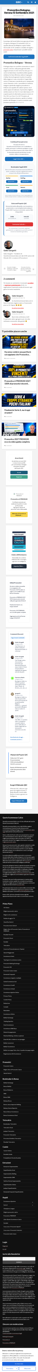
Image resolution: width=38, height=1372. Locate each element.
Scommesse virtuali (9, 989)
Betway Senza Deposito (10, 1108)
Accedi (19, 472)
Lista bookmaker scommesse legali (12, 1333)
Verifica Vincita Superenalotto (12, 1181)
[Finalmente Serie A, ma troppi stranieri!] (19, 400)
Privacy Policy (8, 996)
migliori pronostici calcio (9, 842)
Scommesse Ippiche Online (11, 992)
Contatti (6, 1007)
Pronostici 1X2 (8, 967)
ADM (11, 852)
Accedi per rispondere (18, 308)
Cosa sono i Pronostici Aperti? (12, 1226)
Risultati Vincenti (8, 934)
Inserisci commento (10, 358)
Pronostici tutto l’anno (10, 1234)
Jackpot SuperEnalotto (10, 1188)
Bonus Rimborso (8, 1090)
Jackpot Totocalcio (9, 1131)
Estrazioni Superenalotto (11, 1166)
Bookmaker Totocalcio (10, 1124)
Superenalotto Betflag (10, 1174)
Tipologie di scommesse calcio (12, 960)
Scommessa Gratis (9, 956)
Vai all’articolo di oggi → (17, 737)
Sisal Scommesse (9, 1025)
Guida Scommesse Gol (10, 981)
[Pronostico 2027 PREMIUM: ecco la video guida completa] (19, 429)
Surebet (6, 942)
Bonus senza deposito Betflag (12, 1104)
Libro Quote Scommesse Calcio (13, 1219)
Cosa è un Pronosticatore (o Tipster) (14, 949)
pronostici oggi (21, 1268)
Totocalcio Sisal (8, 1127)
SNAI (5, 1093)
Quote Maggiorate (9, 952)
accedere (30, 283)
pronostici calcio (8, 50)
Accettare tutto (19, 1364)
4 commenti (9, 387)
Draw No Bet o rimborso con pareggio (14, 1039)
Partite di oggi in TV (9, 918)
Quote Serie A (7, 1073)
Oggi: (17, 638)
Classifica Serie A (8, 922)
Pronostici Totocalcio (10, 1135)
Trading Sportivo (8, 1021)
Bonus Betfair (7, 1086)
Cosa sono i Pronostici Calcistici (13, 1230)
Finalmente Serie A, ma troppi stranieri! (17, 411)
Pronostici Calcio (8, 1066)
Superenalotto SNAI (9, 1177)
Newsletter (7, 1010)
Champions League (9, 1208)
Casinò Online (8, 1151)
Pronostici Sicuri (8, 938)
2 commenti (9, 445)
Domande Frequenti (9, 974)
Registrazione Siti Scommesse (12, 1054)
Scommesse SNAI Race (10, 1028)
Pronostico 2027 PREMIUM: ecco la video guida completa (17, 440)
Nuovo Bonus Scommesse (11, 1112)
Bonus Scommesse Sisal (10, 1115)
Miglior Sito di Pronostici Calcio (13, 1069)
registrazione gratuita (23, 889)
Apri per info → (12, 181)
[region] (19, 1360)
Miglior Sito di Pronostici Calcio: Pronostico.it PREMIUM (17, 930)
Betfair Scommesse (9, 1046)
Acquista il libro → (19, 566)
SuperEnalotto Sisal (9, 1170)
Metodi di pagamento (10, 1032)
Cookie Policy (7, 999)
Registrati (19, 477)
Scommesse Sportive (10, 1201)
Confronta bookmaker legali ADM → (19, 57)
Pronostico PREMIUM (10, 1216)
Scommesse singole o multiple (12, 978)
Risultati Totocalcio (9, 1142)
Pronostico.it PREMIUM (18, 1287)
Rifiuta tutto (27, 1368)
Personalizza (9, 1368)
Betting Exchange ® (8, 1336)
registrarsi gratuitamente (13, 285)
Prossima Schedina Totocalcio (12, 1138)
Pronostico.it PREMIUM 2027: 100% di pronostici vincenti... (17, 382)
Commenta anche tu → (16, 739)
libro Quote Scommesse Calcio (23, 872)
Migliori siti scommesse (10, 915)
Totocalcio (7, 945)
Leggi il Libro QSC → (19, 159)
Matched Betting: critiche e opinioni (14, 1036)
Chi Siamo (6, 907)
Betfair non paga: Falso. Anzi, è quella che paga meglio (19, 1050)
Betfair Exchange (8, 1018)
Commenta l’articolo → (19, 224)
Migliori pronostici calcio (11, 911)
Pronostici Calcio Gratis (10, 971)
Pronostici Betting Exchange (12, 963)
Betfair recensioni (9, 1043)
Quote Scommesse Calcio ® (19, 2)
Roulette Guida (8, 1154)
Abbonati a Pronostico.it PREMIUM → (19, 514)
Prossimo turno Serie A (10, 925)
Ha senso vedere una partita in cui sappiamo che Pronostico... (17, 353)
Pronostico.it (27, 860)
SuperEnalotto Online (10, 1184)
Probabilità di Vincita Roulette (12, 1158)
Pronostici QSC (20, 884)
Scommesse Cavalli (9, 985)
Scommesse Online (9, 1014)
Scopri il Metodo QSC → (19, 801)
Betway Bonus (8, 1101)
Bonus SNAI (7, 1097)
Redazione (7, 1003)
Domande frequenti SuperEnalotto (13, 1192)
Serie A (6, 1205)
